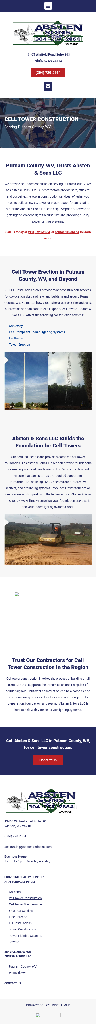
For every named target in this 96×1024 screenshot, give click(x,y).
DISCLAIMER (61, 1005)
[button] (48, 6)
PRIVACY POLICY (38, 1005)
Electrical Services (21, 910)
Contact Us (12, 983)
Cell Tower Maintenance (25, 904)
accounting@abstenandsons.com (28, 847)
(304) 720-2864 (15, 836)
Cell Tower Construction (25, 898)
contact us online (67, 232)
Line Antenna (18, 917)
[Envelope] (48, 86)
